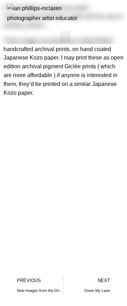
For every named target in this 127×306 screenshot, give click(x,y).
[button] (65, 37)
